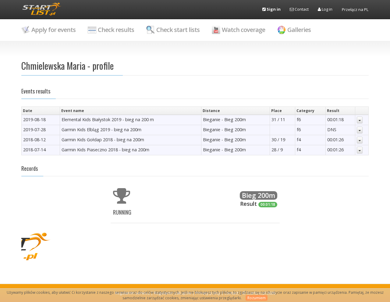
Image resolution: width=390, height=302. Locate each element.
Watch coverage (243, 30)
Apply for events (53, 30)
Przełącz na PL (355, 9)
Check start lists (178, 30)
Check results (116, 30)
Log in (326, 9)
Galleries (299, 30)
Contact (301, 9)
